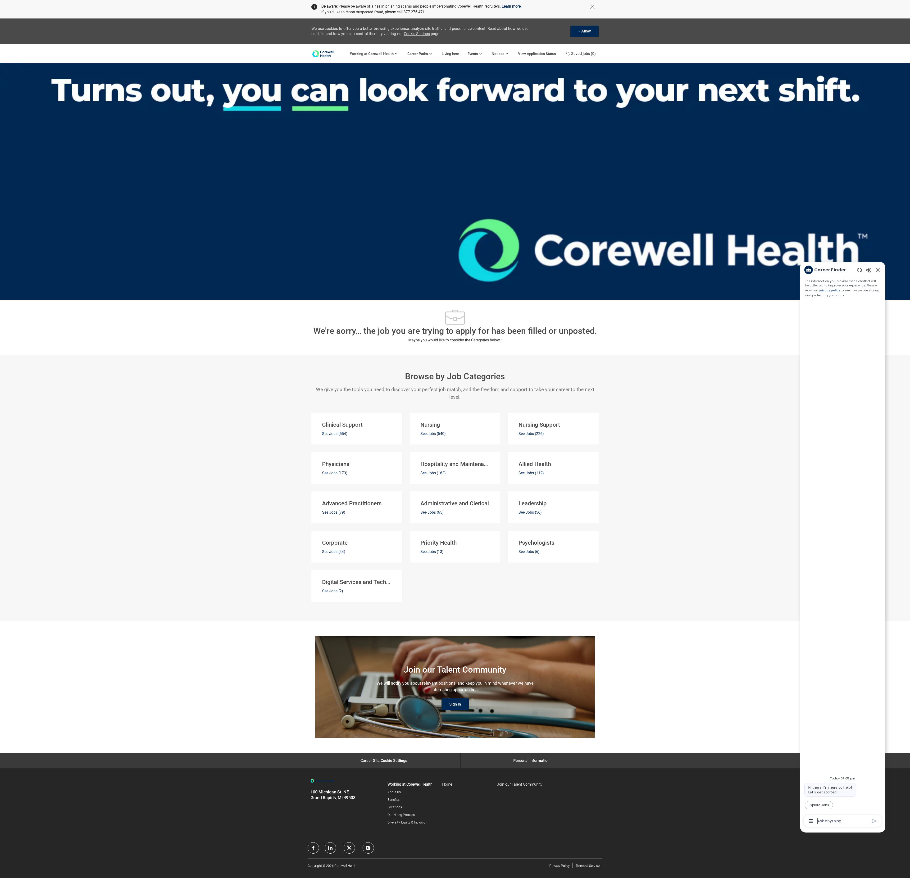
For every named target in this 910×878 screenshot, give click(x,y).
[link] (455, 704)
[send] (874, 821)
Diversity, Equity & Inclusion (407, 822)
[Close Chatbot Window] (878, 270)
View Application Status (537, 54)
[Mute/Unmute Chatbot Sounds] (868, 270)
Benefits (393, 799)
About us (394, 792)
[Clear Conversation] (859, 270)
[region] (842, 545)
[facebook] (313, 848)
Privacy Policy (559, 866)
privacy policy (829, 290)
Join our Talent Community (519, 784)
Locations (394, 807)
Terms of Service (588, 866)
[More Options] (811, 821)
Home (447, 784)
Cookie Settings (417, 34)
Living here (450, 54)
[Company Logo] (328, 54)
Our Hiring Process (401, 815)
